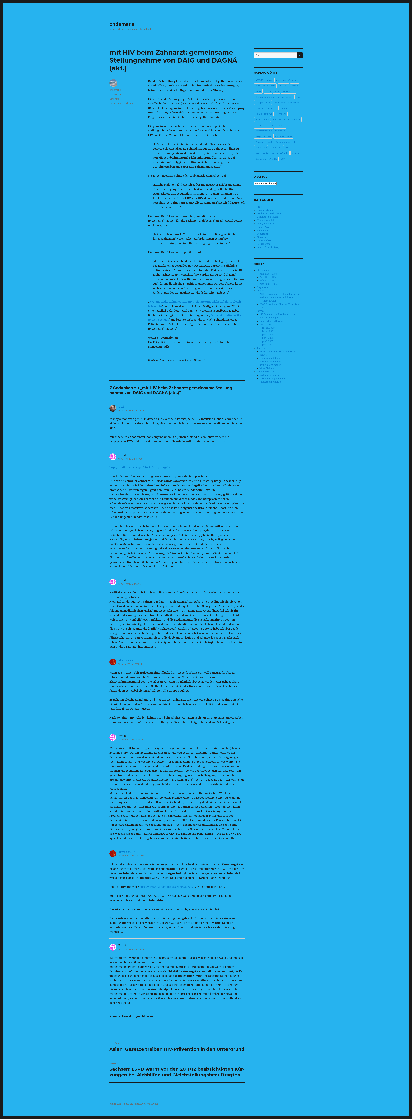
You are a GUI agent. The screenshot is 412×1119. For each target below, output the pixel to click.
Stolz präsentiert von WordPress (141, 1103)
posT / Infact (266, 324)
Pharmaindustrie (283, 136)
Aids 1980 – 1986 (268, 273)
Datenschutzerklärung (271, 321)
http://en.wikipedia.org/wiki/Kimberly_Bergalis (140, 467)
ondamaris (121, 24)
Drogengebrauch (264, 97)
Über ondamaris (265, 371)
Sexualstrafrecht (279, 153)
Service (261, 311)
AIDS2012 (283, 85)
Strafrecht (260, 159)
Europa (259, 102)
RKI (286, 147)
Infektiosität (279, 119)
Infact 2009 (268, 331)
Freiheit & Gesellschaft (269, 213)
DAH (276, 91)
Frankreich (279, 102)
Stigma (295, 153)
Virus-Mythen (267, 368)
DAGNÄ (113, 103)
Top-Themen (264, 348)
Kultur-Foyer (263, 227)
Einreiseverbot (284, 97)
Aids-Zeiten (263, 270)
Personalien (263, 244)
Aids (278, 80)
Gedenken (293, 102)
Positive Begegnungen (279, 142)
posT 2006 (268, 338)
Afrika (269, 80)
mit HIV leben (264, 240)
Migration (280, 130)
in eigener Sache (266, 223)
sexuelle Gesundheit (270, 365)
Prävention (261, 147)
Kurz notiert (263, 230)
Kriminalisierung (263, 130)
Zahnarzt (129, 103)
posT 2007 (267, 341)
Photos (260, 290)
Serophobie (261, 153)
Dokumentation (265, 210)
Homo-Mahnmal (263, 114)
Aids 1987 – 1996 (268, 277)
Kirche (270, 125)
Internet (259, 125)
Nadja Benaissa (263, 136)
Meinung (262, 237)
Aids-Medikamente (265, 85)
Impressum (263, 287)
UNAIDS (273, 159)
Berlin (258, 91)
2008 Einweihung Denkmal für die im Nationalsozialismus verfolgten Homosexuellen (280, 297)
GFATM (259, 108)
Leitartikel (114, 98)
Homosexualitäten (267, 220)
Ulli (121, 406)
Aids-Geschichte (291, 80)
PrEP (296, 142)
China (268, 91)
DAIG (121, 103)
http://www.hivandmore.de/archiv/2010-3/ (166, 886)
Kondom (281, 125)
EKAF (298, 97)
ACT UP (259, 80)
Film (268, 102)
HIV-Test (285, 108)
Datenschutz (288, 91)
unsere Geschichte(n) (268, 247)
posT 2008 (268, 344)
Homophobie (262, 119)
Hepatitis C (271, 108)
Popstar (259, 142)
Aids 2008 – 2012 (269, 284)
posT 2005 (267, 334)
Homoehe (281, 114)
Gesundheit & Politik (267, 217)
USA (283, 159)
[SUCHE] (300, 55)
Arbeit (294, 85)
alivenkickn (127, 660)
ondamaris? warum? (270, 375)
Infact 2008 (268, 327)
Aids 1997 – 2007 (268, 280)
